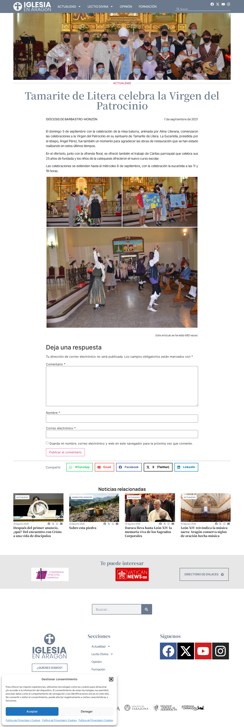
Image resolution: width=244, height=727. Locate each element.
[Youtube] (223, 4)
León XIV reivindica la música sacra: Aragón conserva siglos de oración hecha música (204, 532)
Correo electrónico (61, 428)
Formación (148, 6)
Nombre (53, 412)
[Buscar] (146, 609)
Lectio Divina (98, 6)
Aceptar (32, 711)
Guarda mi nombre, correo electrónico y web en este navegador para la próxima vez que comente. (121, 443)
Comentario (55, 364)
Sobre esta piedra (82, 528)
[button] (111, 679)
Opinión (126, 6)
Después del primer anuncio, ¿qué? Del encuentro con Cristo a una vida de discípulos (37, 532)
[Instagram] (228, 4)
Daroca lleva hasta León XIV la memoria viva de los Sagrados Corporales (148, 532)
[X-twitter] (218, 4)
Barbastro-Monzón (82, 497)
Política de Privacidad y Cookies (23, 720)
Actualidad (67, 6)
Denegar (87, 711)
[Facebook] (212, 4)
